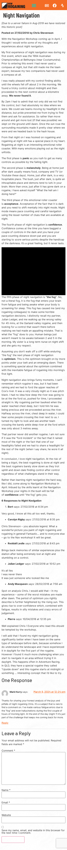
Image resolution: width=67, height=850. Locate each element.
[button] (33, 5)
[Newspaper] (47, 5)
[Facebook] (54, 5)
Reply (5, 722)
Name (6, 790)
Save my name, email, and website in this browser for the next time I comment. (33, 831)
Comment (8, 750)
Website (6, 815)
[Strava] (62, 5)
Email (6, 802)
